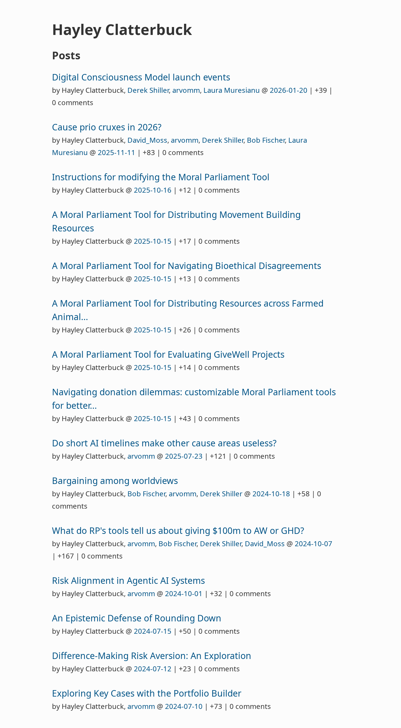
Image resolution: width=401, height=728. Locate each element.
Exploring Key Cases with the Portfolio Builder (146, 693)
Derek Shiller (148, 90)
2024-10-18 (271, 493)
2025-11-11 (116, 152)
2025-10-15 (152, 241)
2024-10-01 (184, 593)
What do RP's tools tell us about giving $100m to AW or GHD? (178, 530)
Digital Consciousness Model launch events (141, 77)
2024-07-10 (184, 706)
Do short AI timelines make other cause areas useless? (164, 443)
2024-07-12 (152, 668)
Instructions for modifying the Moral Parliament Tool (160, 177)
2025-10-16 (152, 190)
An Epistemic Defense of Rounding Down (136, 618)
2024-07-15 (152, 631)
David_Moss (147, 140)
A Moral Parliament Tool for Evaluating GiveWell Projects (168, 354)
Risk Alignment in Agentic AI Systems (128, 580)
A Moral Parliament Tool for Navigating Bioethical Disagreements (186, 266)
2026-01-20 (288, 90)
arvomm (186, 90)
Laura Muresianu (231, 90)
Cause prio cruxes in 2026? (106, 127)
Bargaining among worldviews (115, 481)
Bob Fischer (266, 140)
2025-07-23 (184, 456)
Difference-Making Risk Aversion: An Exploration (151, 656)
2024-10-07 (313, 543)
